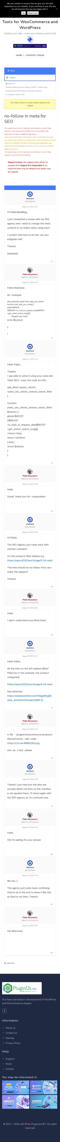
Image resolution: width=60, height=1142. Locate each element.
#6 (52, 635)
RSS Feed (10, 963)
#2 (52, 338)
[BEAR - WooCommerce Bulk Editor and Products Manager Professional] (43, 1087)
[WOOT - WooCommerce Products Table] (15, 1102)
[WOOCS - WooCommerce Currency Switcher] (15, 1087)
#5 (52, 587)
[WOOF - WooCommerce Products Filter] (43, 1102)
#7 (52, 708)
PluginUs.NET (38, 1124)
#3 (52, 463)
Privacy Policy (13, 1043)
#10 (51, 854)
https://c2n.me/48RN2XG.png (23, 743)
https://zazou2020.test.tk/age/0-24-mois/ (30, 560)
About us (10, 1028)
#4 (52, 511)
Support (9, 1058)
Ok (23, 13)
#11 (51, 904)
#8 (52, 758)
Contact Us (11, 1033)
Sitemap (9, 1038)
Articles (9, 1069)
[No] (56, 9)
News (8, 1063)
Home (19, 55)
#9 (52, 806)
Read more (33, 13)
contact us (24, 134)
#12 (51, 952)
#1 (52, 261)
